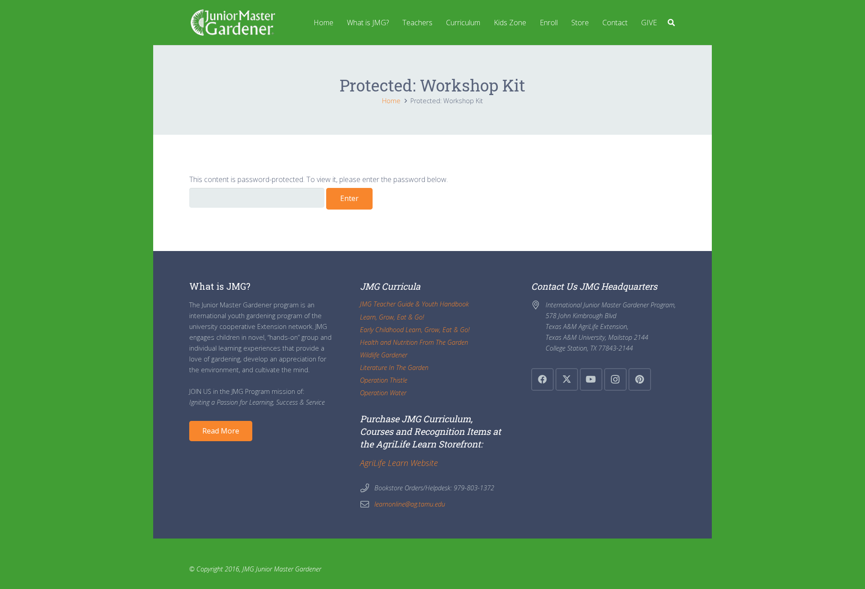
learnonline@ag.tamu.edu (409, 504)
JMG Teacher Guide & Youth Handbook (414, 304)
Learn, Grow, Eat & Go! (392, 317)
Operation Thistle (383, 380)
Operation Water (383, 392)
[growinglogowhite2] (232, 22)
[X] (566, 379)
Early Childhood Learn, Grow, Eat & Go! (414, 329)
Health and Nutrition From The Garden (414, 342)
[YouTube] (591, 379)
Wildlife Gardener (383, 355)
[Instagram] (615, 379)
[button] (671, 22)
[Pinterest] (639, 379)
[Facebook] (542, 379)
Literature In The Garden (394, 367)
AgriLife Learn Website (399, 462)
